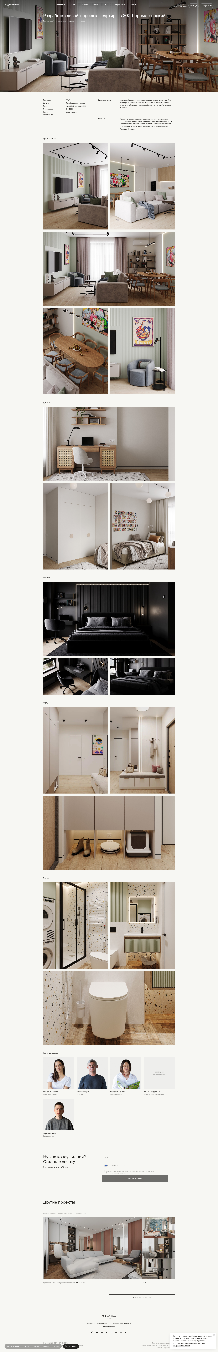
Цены (106, 5)
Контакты (133, 5)
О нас (95, 5)
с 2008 (7, 7)
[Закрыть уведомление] (214, 1335)
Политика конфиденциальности (163, 1343)
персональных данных (181, 1343)
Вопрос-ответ (119, 5)
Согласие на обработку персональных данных (158, 1345)
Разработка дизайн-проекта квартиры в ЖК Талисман (64, 1283)
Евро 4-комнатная (65, 1214)
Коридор (46, 1346)
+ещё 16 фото (156, 1270)
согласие (113, 1171)
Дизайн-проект (49, 1214)
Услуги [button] (73, 5)
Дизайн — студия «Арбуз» (166, 1347)
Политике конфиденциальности (117, 1173)
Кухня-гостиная (13, 1346)
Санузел (56, 1346)
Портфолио (60, 5)
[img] (12, 5)
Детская (26, 1346)
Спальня (36, 1346)
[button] (77, 4)
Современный (80, 1214)
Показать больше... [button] (127, 129)
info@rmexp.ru (109, 1327)
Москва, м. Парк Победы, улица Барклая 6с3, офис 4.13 (109, 1323)
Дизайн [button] (85, 5)
